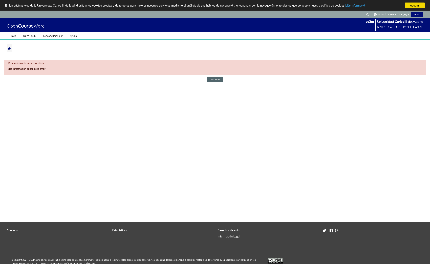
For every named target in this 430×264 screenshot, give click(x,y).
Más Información (355, 5)
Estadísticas (119, 230)
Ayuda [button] (73, 35)
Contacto (12, 230)
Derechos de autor (229, 230)
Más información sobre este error (27, 68)
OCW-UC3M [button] (29, 35)
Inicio (13, 35)
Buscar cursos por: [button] (53, 35)
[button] (367, 14)
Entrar (417, 14)
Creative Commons (85, 259)
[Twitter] (10, 244)
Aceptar (415, 5)
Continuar (215, 79)
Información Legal (229, 236)
